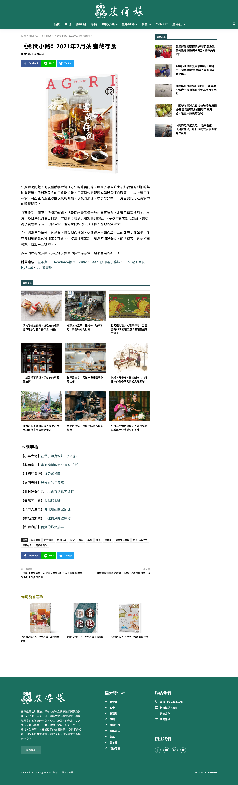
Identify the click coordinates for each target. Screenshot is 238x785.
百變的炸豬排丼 (52, 527)
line (51, 63)
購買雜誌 (165, 719)
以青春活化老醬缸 (60, 491)
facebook (33, 63)
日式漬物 (48, 540)
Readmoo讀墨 (65, 262)
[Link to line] (183, 750)
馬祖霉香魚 (41, 545)
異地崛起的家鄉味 (57, 509)
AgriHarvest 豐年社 (50, 772)
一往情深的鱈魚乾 (57, 518)
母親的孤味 (52, 500)
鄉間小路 (26, 53)
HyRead (27, 267)
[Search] (234, 24)
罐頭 (81, 540)
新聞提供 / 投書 (169, 708)
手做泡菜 (35, 540)
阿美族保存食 (122, 540)
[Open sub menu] (117, 24)
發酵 (72, 540)
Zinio (83, 262)
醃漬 (98, 540)
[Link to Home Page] (119, 9)
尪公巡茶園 (52, 473)
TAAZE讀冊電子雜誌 (105, 262)
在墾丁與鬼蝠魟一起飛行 (59, 456)
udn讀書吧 (44, 267)
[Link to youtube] (166, 750)
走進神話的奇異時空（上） (60, 465)
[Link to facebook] (158, 750)
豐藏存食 (27, 545)
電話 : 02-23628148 (171, 702)
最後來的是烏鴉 (52, 482)
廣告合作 (165, 713)
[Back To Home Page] (52, 697)
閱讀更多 (31, 749)
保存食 (108, 540)
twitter (68, 63)
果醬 (89, 540)
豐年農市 (44, 262)
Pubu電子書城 (134, 262)
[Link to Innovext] (212, 773)
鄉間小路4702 (140, 540)
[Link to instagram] (175, 750)
